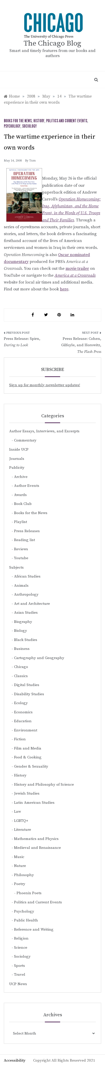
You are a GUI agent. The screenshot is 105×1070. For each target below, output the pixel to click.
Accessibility (14, 1060)
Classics (21, 676)
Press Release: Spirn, (22, 342)
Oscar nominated (74, 254)
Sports (19, 965)
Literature (22, 829)
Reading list (24, 540)
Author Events (26, 485)
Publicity (16, 467)
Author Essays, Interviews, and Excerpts (44, 431)
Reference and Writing (34, 929)
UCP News (18, 984)
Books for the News (18, 121)
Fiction (20, 739)
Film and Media (27, 748)
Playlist (20, 521)
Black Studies (25, 639)
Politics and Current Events (66, 121)
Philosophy (24, 875)
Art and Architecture (32, 603)
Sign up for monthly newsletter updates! (44, 385)
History (38, 121)
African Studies (27, 576)
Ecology (21, 703)
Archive (21, 476)
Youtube (21, 558)
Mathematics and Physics (36, 838)
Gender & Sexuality (31, 766)
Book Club (23, 503)
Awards (20, 494)
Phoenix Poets (29, 893)
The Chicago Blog (52, 43)
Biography (23, 621)
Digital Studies (26, 685)
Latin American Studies (34, 802)
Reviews (21, 549)
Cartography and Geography (39, 658)
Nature (20, 865)
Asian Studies (26, 612)
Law (17, 811)
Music (19, 856)
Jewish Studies (27, 793)
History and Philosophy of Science (44, 784)
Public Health (26, 920)
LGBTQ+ (21, 820)
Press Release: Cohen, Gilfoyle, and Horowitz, (81, 345)
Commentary (25, 440)
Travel (19, 974)
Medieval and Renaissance (37, 847)
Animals (21, 585)
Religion (21, 938)
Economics (23, 712)
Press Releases (27, 531)
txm (32, 161)
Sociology (29, 126)
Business (22, 648)
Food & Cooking (28, 757)
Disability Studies (29, 694)
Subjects (16, 567)
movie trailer (77, 268)
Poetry (19, 883)
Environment (25, 730)
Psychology (12, 126)
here (64, 289)
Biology (20, 630)
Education (23, 721)
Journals (16, 458)
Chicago (21, 666)
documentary (16, 261)
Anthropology (26, 594)
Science (20, 947)
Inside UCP (19, 449)
